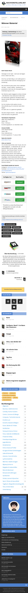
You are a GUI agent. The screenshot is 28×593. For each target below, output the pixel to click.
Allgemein (5, 406)
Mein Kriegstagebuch (6, 570)
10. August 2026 (11, 343)
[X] (14, 301)
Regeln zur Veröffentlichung (8, 537)
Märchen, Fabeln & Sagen (10, 462)
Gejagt (8, 334)
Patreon (5, 393)
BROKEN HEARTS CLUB (7, 558)
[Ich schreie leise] (3, 351)
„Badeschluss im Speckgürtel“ (8, 579)
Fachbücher (6, 428)
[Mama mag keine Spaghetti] (3, 382)
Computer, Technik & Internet (11, 417)
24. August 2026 (11, 319)
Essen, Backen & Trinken (10, 425)
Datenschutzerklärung (7, 545)
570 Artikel (21, 253)
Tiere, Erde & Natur (8, 487)
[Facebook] (20, 301)
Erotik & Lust (6, 420)
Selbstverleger (17, 233)
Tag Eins (9, 357)
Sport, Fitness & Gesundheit (11, 481)
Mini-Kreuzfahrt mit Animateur (9, 566)
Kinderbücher (7, 445)
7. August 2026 (10, 351)
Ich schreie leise (12, 349)
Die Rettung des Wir (13, 365)
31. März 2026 (6, 27)
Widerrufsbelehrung (6, 542)
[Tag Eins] (3, 358)
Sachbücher (6, 475)
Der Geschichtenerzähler (7, 562)
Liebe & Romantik (8, 453)
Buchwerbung (6, 227)
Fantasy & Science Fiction (10, 431)
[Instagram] (8, 301)
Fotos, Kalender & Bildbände (11, 434)
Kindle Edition (6, 233)
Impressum (4, 547)
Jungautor (18, 230)
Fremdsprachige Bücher (10, 439)
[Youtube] (14, 307)
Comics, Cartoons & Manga (11, 414)
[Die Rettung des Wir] (3, 366)
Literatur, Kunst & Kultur (10, 456)
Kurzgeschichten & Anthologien (12, 450)
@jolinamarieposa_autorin (14, 167)
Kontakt (3, 549)
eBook (15, 397)
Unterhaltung (7, 489)
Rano (8, 317)
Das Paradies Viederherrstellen (9, 574)
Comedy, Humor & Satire (10, 411)
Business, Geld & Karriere (10, 409)
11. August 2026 (11, 335)
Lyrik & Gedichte (7, 459)
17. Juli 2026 (10, 375)
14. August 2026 (11, 329)
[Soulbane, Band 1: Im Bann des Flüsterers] (3, 327)
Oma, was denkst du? (13, 342)
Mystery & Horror (8, 464)
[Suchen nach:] (14, 12)
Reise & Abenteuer (8, 470)
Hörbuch (12, 393)
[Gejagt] (3, 335)
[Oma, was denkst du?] (3, 343)
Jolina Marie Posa (6, 140)
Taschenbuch (6, 236)
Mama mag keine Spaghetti (16, 381)
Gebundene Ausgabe (9, 395)
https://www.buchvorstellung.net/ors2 (12, 219)
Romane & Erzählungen (9, 473)
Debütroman (16, 227)
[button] (26, 9)
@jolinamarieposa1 (10, 172)
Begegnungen (11, 373)
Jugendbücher (7, 442)
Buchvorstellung (10, 224)
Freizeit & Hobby (7, 437)
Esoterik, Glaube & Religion (11, 423)
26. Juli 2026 (10, 359)
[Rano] (3, 319)
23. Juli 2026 (10, 367)
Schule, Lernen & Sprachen (11, 478)
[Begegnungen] (3, 374)
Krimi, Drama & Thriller (9, 448)
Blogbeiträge (4, 535)
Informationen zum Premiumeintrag (10, 540)
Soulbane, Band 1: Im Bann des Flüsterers (15, 326)
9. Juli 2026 (10, 382)
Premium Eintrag (6, 35)
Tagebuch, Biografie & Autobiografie (13, 484)
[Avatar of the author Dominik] (14, 510)
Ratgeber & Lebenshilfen (10, 467)
